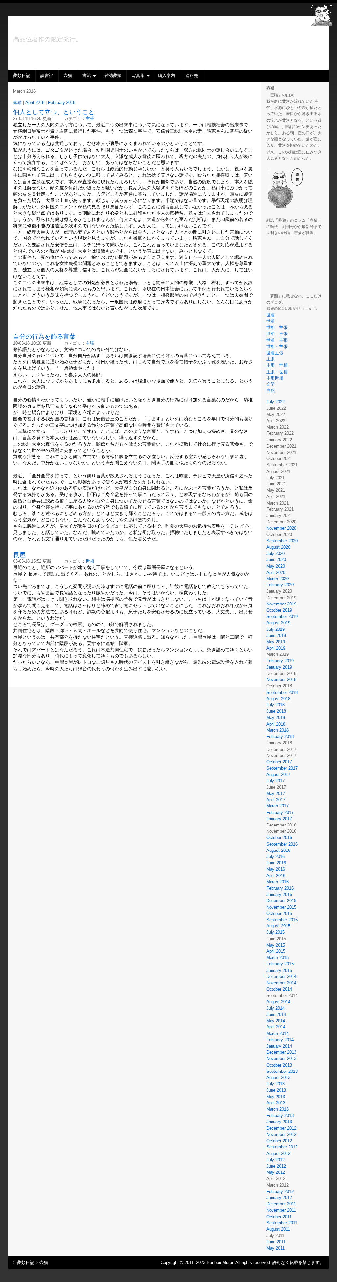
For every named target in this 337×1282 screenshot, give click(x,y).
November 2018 (281, 679)
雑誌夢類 (112, 75)
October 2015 (279, 913)
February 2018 (280, 736)
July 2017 (275, 780)
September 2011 (281, 1222)
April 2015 (275, 951)
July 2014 (275, 1008)
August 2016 (278, 850)
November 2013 (281, 1058)
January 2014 (279, 1046)
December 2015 (281, 900)
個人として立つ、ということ (53, 112)
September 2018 (282, 692)
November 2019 (281, 604)
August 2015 (278, 926)
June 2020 (276, 559)
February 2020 (280, 584)
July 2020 (275, 553)
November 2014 (281, 982)
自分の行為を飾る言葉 (44, 336)
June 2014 (276, 1014)
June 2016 (276, 862)
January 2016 (279, 894)
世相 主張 (277, 327)
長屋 (19, 555)
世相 (270, 314)
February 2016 (280, 888)
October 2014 (279, 989)
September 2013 (282, 1071)
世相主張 (277, 352)
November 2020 (281, 528)
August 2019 (278, 622)
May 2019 (275, 641)
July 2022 (275, 401)
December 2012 (281, 1128)
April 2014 (275, 1026)
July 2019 (275, 629)
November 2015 (281, 907)
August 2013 (278, 1077)
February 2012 (280, 1191)
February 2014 (280, 1039)
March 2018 (277, 730)
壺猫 (68, 75)
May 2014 (275, 1020)
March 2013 (277, 1109)
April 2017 (275, 799)
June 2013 (276, 1090)
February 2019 (280, 660)
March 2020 (277, 578)
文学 (270, 384)
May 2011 (275, 1248)
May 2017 (275, 793)
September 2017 (282, 768)
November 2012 (281, 1134)
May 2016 (275, 869)
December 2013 (281, 1052)
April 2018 (275, 724)
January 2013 (279, 1121)
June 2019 (276, 635)
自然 (270, 390)
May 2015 (275, 945)
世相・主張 (279, 346)
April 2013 (275, 1102)
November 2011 (281, 1210)
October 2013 (279, 1065)
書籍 (86, 75)
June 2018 (276, 711)
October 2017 (279, 761)
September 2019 (282, 616)
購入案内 (166, 75)
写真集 (138, 75)
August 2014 (278, 1001)
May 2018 (275, 717)
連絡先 (191, 75)
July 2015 (275, 932)
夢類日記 (21, 75)
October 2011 (279, 1216)
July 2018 (275, 705)
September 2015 (282, 919)
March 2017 (277, 805)
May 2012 (275, 1172)
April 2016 (275, 875)
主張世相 (274, 378)
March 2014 (277, 1033)
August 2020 (278, 547)
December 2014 (281, 976)
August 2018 (278, 698)
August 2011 (278, 1229)
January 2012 (279, 1197)
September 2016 (282, 844)
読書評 (46, 75)
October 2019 (279, 610)
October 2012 (279, 1140)
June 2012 (276, 1166)
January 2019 (279, 667)
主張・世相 (277, 371)
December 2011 (281, 1203)
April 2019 (275, 648)
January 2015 (279, 970)
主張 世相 (277, 365)
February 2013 (280, 1115)
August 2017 (278, 774)
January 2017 (279, 818)
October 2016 (279, 837)
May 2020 (275, 566)
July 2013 (275, 1083)
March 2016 (277, 881)
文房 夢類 (42, 27)
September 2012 (282, 1147)
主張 (270, 359)
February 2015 (280, 963)
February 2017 (280, 812)
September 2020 (282, 540)
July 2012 (275, 1159)
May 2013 (275, 1096)
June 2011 (276, 1241)
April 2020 (275, 572)
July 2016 (275, 856)
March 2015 (277, 957)
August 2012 (278, 1153)
